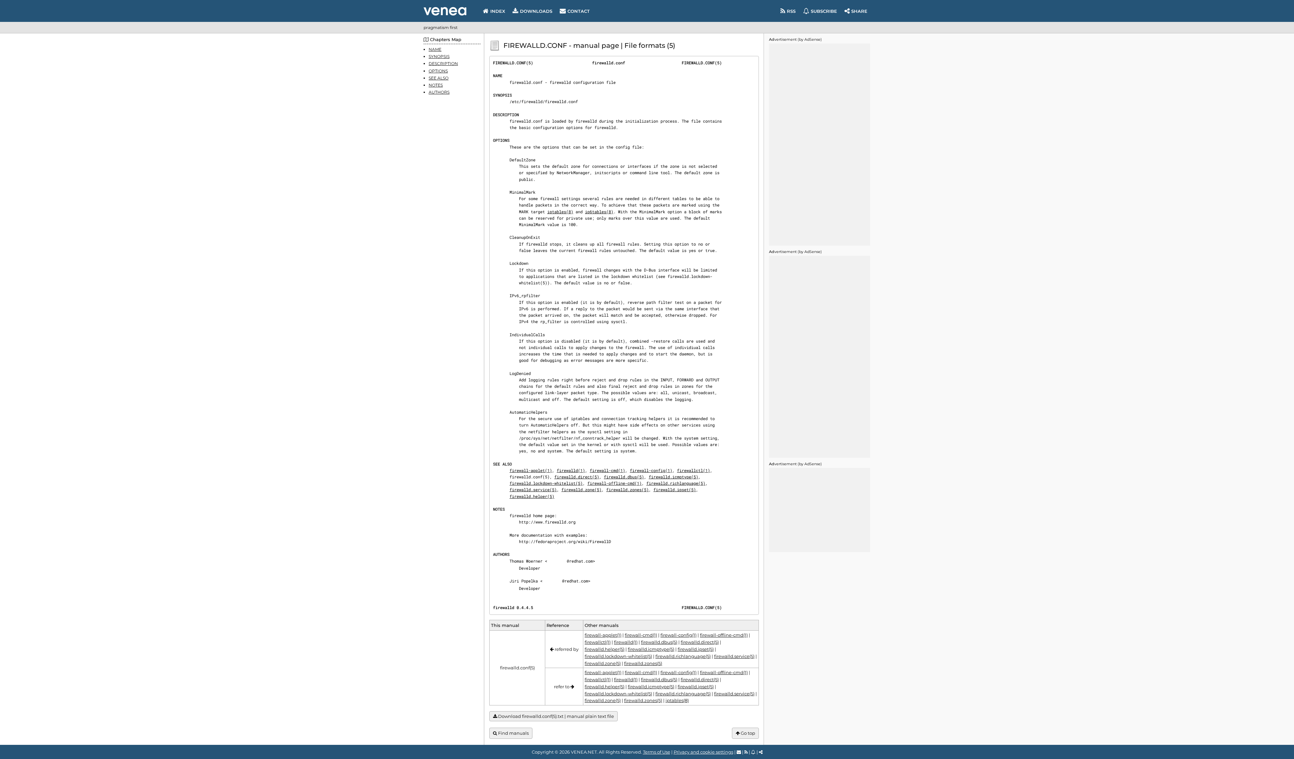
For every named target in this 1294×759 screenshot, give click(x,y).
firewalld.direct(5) (576, 476)
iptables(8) (560, 211)
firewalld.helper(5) (532, 496)
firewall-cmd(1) (607, 470)
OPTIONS (438, 70)
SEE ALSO (439, 78)
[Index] (445, 11)
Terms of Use (656, 752)
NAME (435, 49)
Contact (578, 11)
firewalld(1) (571, 470)
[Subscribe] (753, 752)
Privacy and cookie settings (703, 752)
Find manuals (513, 733)
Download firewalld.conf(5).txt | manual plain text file (555, 716)
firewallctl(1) (693, 470)
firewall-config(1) (651, 470)
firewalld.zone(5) (581, 489)
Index (497, 11)
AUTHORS (439, 92)
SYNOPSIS (439, 56)
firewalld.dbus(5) (624, 476)
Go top (747, 733)
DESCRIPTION (443, 63)
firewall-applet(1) (531, 470)
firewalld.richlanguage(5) (675, 483)
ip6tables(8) (599, 211)
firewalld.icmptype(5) (673, 476)
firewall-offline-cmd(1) (614, 483)
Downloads (536, 11)
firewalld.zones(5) (627, 489)
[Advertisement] (819, 144)
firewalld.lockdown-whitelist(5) (546, 483)
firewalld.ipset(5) (674, 489)
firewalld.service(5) (533, 489)
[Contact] (739, 752)
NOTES (436, 85)
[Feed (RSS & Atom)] (746, 752)
